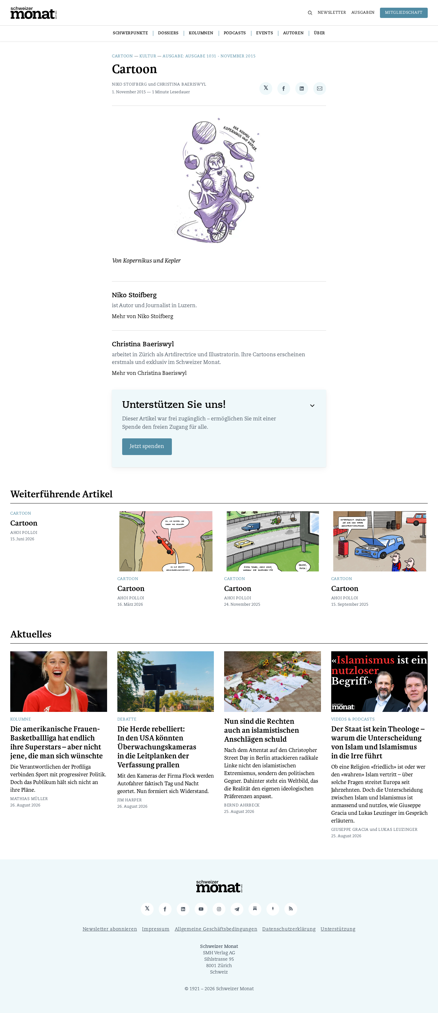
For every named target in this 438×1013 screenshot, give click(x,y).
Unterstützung (338, 929)
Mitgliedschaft (404, 13)
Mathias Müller (29, 799)
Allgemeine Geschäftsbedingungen (216, 929)
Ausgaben (363, 13)
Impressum (155, 929)
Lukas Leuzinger (398, 830)
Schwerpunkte (130, 33)
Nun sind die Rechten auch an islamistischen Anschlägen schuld (261, 730)
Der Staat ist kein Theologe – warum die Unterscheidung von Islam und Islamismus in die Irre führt (378, 743)
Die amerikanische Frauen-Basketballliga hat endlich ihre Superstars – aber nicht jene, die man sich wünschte (56, 743)
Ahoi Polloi (24, 533)
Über (319, 33)
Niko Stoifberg (129, 85)
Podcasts (235, 33)
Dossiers (168, 33)
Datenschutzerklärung (289, 929)
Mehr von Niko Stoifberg (142, 316)
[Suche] (310, 12)
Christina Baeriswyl (181, 85)
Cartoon (122, 56)
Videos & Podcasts (353, 720)
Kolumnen (201, 33)
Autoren (293, 33)
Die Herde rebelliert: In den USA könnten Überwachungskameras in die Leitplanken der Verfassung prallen (156, 747)
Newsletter (332, 13)
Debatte (127, 720)
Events (264, 33)
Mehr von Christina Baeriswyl (149, 373)
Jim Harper (129, 800)
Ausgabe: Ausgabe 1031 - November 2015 (209, 56)
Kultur (147, 56)
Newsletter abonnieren (110, 929)
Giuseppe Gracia (350, 830)
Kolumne (20, 720)
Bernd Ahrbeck (242, 805)
